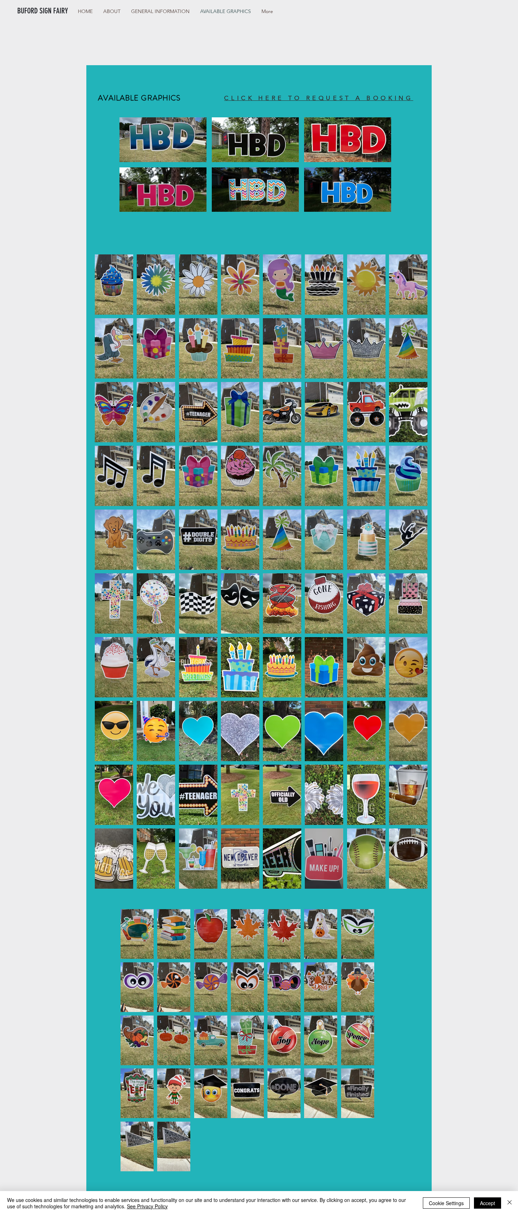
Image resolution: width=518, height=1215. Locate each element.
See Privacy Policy (147, 1206)
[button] (162, 139)
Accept (487, 1203)
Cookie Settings (446, 1203)
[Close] (509, 1203)
